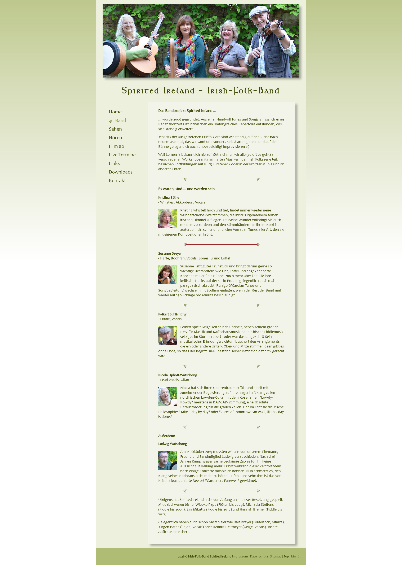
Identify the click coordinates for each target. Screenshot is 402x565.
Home (115, 112)
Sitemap (276, 556)
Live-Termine (122, 155)
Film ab (116, 146)
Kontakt (117, 181)
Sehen (115, 129)
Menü (295, 556)
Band (120, 120)
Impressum (240, 556)
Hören (115, 138)
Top (286, 556)
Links (114, 163)
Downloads (121, 172)
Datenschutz (259, 556)
